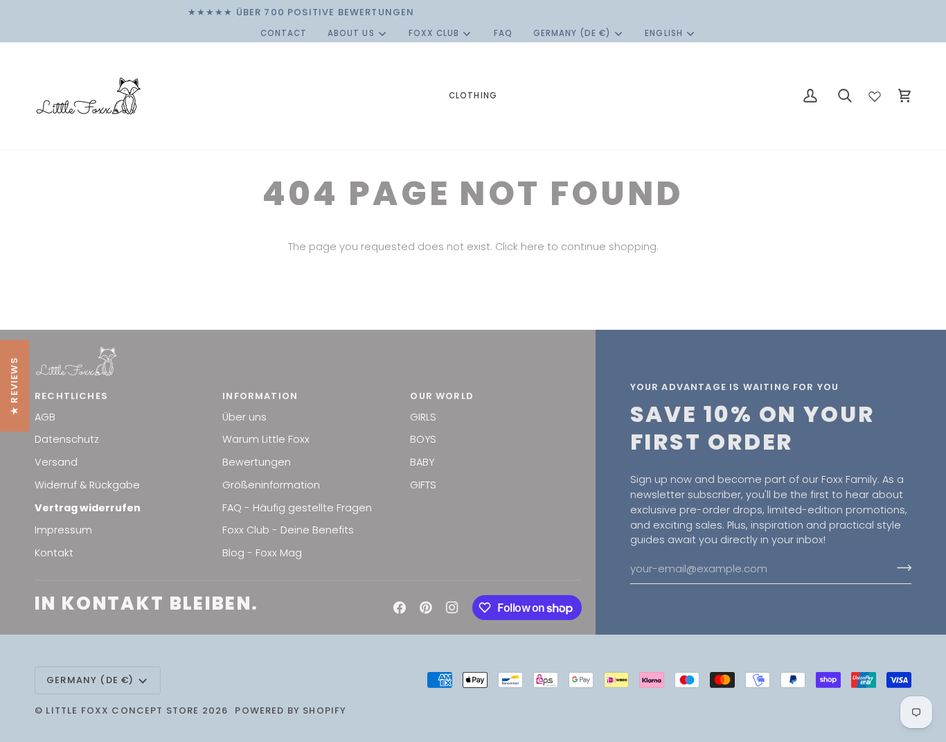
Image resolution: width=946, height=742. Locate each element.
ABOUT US (351, 33)
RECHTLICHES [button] (71, 396)
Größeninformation (271, 485)
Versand (56, 462)
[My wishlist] (874, 93)
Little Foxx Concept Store (122, 710)
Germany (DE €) (572, 33)
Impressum (63, 530)
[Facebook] (399, 607)
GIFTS (423, 485)
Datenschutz (67, 439)
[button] (472, 95)
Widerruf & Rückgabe (87, 485)
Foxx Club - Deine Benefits (288, 530)
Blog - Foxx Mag (262, 553)
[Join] (900, 567)
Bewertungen (256, 462)
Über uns (244, 417)
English (663, 33)
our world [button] (442, 396)
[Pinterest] (426, 607)
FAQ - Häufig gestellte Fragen (297, 508)
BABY (422, 462)
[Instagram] (452, 607)
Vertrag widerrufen (88, 508)
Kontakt (54, 553)
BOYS (423, 439)
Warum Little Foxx (266, 439)
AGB (45, 417)
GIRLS (423, 417)
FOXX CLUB (434, 33)
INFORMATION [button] (260, 396)
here (532, 247)
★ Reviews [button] (14, 386)
